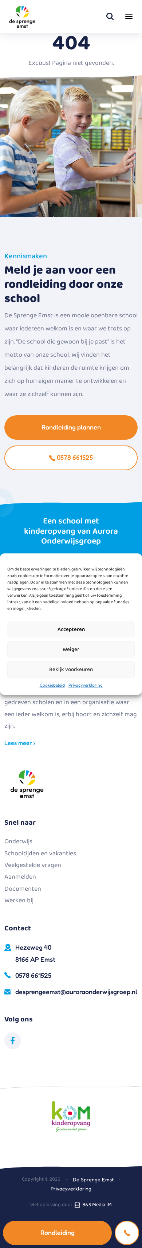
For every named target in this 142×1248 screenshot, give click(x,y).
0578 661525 (74, 457)
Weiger (71, 649)
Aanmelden (20, 877)
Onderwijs (18, 841)
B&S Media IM (96, 1205)
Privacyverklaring (85, 685)
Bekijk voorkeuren (71, 669)
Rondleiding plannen (71, 427)
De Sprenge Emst (93, 1179)
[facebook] (12, 1040)
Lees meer (18, 742)
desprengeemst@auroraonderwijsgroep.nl (76, 992)
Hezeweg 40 (35, 953)
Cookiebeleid (52, 685)
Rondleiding (57, 1232)
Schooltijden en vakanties (40, 853)
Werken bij (18, 900)
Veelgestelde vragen (32, 865)
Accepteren (71, 629)
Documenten (22, 889)
